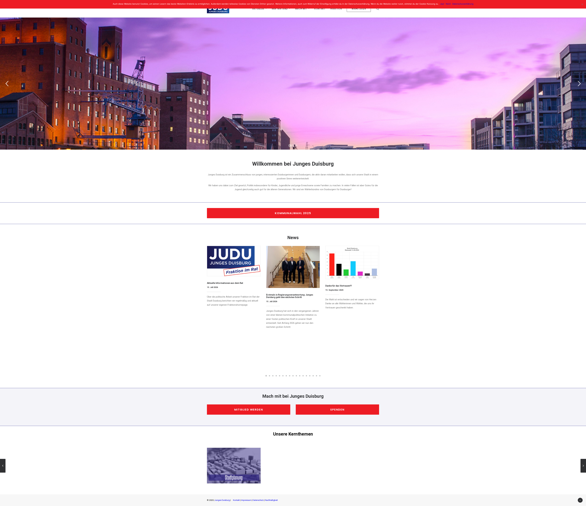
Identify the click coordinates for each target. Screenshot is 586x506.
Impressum (246, 500)
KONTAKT (320, 8)
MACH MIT (301, 8)
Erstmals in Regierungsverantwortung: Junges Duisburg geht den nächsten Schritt (289, 296)
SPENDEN (337, 409)
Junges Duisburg (222, 500)
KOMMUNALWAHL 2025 (293, 213)
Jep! (442, 4)
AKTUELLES (258, 8)
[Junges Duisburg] (218, 8)
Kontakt (236, 500)
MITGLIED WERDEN (248, 409)
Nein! (448, 4)
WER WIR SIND (280, 8)
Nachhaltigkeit (271, 500)
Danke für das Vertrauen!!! (338, 286)
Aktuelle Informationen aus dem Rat (225, 283)
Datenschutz (258, 500)
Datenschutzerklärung (462, 4)
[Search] (377, 8)
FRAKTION (336, 8)
